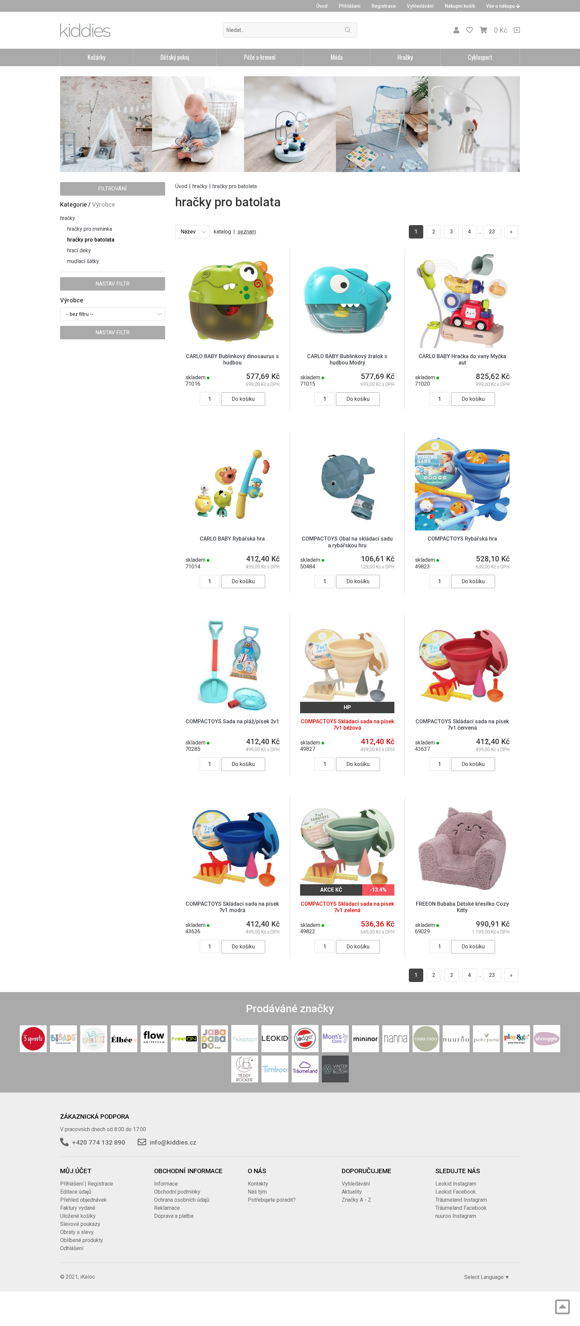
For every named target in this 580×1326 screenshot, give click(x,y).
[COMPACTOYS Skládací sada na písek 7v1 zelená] (347, 848)
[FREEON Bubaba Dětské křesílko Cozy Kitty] (462, 848)
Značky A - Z (356, 1200)
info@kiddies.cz (173, 1142)
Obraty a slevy (77, 1232)
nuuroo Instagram (455, 1216)
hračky (67, 218)
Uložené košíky (78, 1216)
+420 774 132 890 (98, 1142)
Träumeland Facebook (461, 1208)
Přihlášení (349, 6)
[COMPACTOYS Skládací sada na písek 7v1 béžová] (347, 665)
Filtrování (112, 188)
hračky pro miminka (89, 229)
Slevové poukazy (80, 1224)
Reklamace (167, 1208)
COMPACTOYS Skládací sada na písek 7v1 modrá (232, 907)
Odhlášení (71, 1248)
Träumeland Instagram (461, 1200)
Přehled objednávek (83, 1200)
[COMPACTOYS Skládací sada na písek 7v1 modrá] (232, 848)
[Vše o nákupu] (517, 30)
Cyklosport (480, 57)
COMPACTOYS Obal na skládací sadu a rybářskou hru (347, 542)
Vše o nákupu (501, 6)
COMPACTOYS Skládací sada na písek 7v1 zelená (347, 907)
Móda (337, 57)
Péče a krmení (260, 57)
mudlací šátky (83, 261)
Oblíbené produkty (81, 1240)
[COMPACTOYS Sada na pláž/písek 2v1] (232, 665)
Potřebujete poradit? (272, 1200)
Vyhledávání (420, 6)
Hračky (405, 57)
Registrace (384, 6)
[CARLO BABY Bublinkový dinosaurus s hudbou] (232, 300)
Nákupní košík (460, 6)
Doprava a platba (173, 1216)
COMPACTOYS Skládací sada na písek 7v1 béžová (347, 724)
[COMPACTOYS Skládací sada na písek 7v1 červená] (462, 665)
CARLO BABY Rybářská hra (232, 539)
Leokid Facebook (455, 1192)
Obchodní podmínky (177, 1192)
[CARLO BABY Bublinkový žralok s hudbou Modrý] (347, 300)
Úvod (322, 6)
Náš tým (257, 1192)
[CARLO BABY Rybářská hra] (232, 483)
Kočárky (96, 57)
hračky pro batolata (90, 240)
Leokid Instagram (455, 1184)
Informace (166, 1184)
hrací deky (79, 250)
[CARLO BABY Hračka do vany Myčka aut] (462, 300)
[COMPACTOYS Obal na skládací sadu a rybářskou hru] (347, 483)
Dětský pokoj (174, 57)
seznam (246, 231)
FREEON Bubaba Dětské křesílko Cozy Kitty (462, 907)
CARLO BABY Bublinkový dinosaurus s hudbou (232, 359)
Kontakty (258, 1184)
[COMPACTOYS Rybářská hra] (462, 483)
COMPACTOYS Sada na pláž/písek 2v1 (232, 721)
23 (492, 231)
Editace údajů (75, 1192)
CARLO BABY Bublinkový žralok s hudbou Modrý (347, 359)
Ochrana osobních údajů (181, 1200)
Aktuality (352, 1192)
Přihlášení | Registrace (86, 1184)
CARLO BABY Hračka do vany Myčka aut (462, 359)
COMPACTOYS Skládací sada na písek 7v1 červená (462, 724)
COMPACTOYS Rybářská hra (462, 539)
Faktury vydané (77, 1208)
